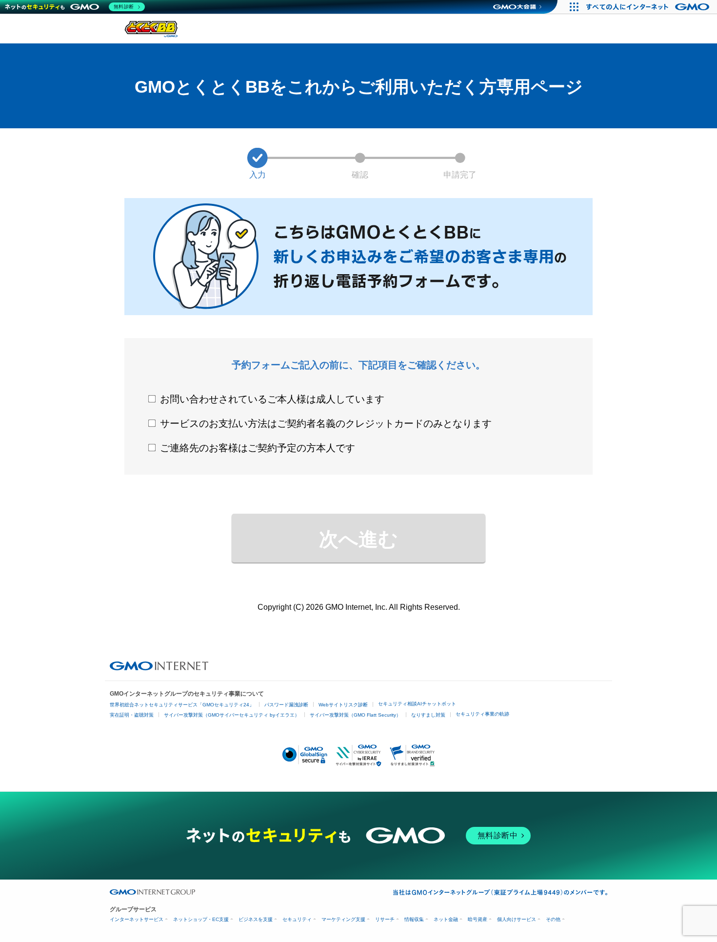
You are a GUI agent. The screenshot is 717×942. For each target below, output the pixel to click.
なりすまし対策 (428, 715)
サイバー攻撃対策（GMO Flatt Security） (355, 715)
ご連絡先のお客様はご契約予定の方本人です (257, 447)
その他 (553, 919)
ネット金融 (446, 919)
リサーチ (385, 919)
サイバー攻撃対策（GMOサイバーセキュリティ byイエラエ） (231, 715)
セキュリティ (297, 919)
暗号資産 (477, 919)
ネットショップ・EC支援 (201, 919)
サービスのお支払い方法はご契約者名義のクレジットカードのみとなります (326, 423)
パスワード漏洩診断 (286, 704)
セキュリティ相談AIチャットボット (417, 703)
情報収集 (414, 919)
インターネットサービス (136, 919)
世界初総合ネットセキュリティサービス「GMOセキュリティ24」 (182, 704)
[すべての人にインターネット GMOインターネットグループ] (649, 7)
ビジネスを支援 (256, 919)
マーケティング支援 (343, 919)
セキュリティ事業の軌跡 (482, 714)
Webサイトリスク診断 (343, 704)
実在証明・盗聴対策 (132, 715)
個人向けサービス (516, 919)
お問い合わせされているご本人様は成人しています (272, 399)
